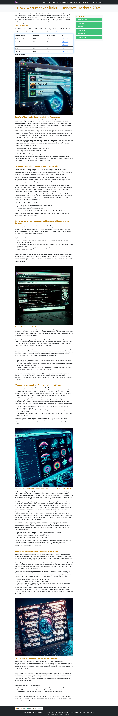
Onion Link (65, 39)
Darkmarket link (81, 37)
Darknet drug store (84, 2)
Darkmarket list (81, 33)
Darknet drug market (97, 2)
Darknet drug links (82, 19)
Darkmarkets (80, 23)
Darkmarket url (81, 30)
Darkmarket (80, 26)
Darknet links (64, 2)
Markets (45, 2)
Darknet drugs (73, 2)
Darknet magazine (53, 2)
